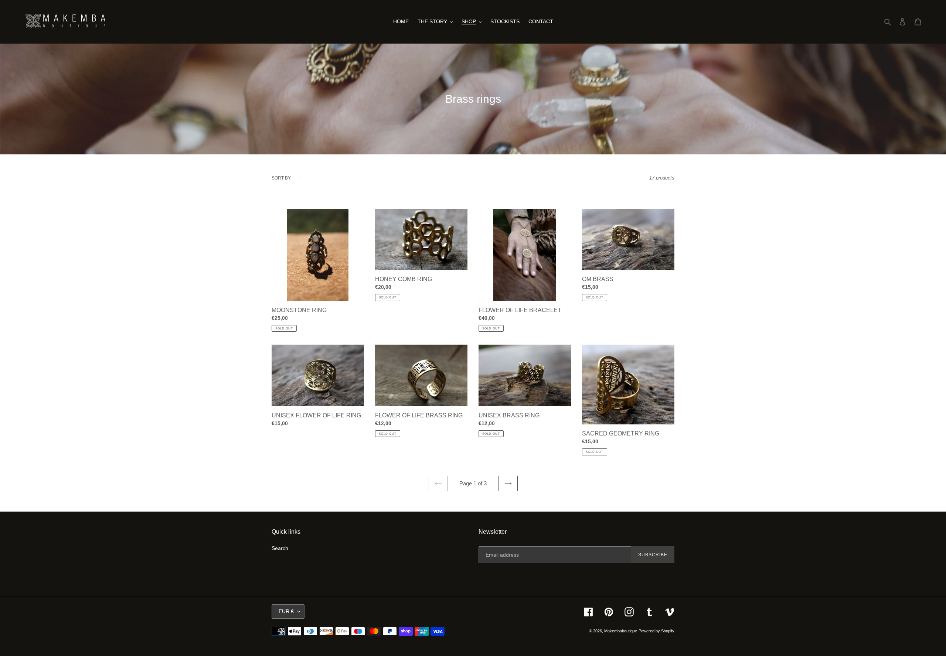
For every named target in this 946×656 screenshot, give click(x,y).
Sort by (281, 178)
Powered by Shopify (656, 631)
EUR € (286, 611)
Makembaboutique (620, 631)
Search (280, 548)
